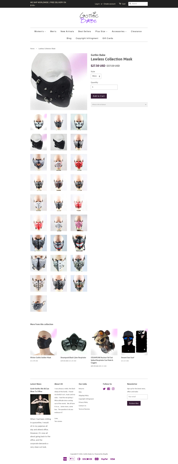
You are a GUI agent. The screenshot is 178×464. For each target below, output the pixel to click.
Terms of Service (84, 409)
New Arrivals (67, 31)
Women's (39, 31)
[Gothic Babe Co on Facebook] (108, 389)
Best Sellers (84, 31)
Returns (81, 389)
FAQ (80, 392)
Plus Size (100, 31)
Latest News (35, 384)
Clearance (136, 31)
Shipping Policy (84, 396)
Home (32, 48)
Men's (53, 31)
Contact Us (82, 406)
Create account (109, 4)
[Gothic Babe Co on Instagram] (113, 389)
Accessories (118, 31)
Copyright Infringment (87, 38)
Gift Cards (108, 38)
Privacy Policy (83, 402)
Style (93, 72)
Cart (123, 4)
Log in (97, 4)
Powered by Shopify (101, 454)
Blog (69, 38)
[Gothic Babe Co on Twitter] (104, 389)
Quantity (94, 82)
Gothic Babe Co (88, 454)
